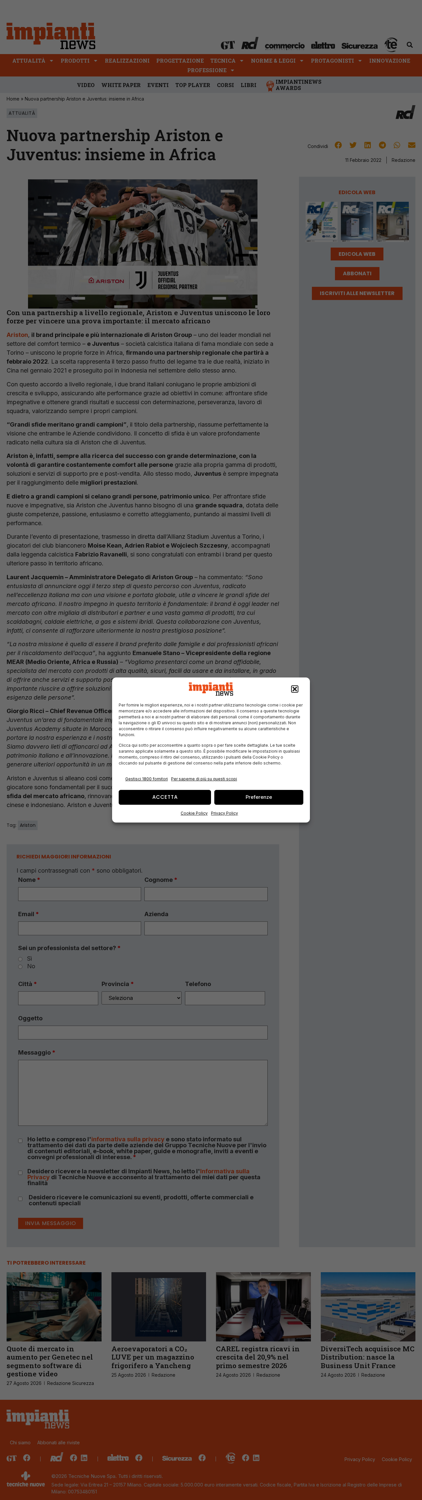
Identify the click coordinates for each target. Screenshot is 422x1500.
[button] (294, 689)
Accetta (165, 797)
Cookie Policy (194, 813)
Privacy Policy (224, 813)
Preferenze (259, 797)
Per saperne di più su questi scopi (204, 778)
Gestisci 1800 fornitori (146, 778)
